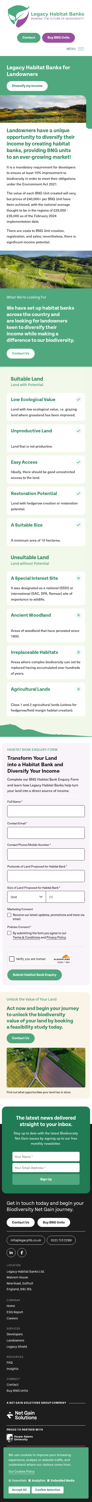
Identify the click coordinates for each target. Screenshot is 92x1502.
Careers (12, 1318)
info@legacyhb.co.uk (26, 1240)
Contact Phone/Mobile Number (29, 845)
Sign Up (46, 1179)
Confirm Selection (47, 1490)
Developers (15, 1334)
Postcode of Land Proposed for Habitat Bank (37, 866)
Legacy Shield (17, 1347)
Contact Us (20, 353)
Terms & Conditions (26, 937)
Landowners (15, 1340)
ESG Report (15, 1312)
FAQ (10, 1362)
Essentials (19, 1480)
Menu (71, 49)
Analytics (38, 1480)
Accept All (19, 1490)
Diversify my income (27, 86)
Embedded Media (62, 1480)
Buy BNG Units (58, 38)
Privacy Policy (56, 937)
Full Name (14, 802)
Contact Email (17, 823)
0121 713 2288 (61, 1240)
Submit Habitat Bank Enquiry (34, 975)
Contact (28, 38)
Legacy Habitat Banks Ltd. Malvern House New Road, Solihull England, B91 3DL (26, 1280)
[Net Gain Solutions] (22, 1415)
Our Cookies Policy (22, 1472)
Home (11, 1306)
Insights (12, 1369)
